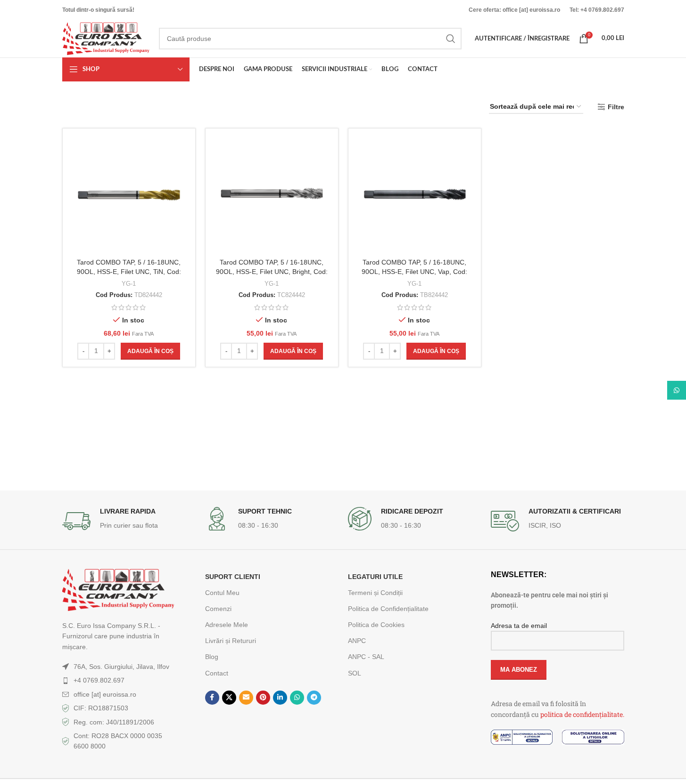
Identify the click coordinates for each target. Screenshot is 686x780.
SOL (354, 673)
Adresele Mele (226, 624)
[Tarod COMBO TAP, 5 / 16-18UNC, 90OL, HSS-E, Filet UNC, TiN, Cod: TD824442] (129, 195)
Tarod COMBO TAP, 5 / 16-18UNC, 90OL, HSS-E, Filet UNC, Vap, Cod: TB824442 (414, 271)
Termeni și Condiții (375, 592)
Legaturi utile (375, 576)
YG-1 (129, 283)
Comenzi (218, 608)
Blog (211, 656)
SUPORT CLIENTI (232, 576)
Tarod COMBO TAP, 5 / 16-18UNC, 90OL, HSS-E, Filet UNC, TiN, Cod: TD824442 (129, 271)
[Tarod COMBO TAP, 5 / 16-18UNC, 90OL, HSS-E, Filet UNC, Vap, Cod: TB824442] (414, 195)
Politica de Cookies (376, 624)
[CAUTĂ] (451, 38)
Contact (216, 673)
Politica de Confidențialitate (388, 608)
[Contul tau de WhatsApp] (297, 698)
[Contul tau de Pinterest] (263, 698)
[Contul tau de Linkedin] (280, 698)
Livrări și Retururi (230, 640)
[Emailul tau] (246, 698)
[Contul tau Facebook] (212, 698)
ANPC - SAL (366, 656)
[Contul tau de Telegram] (314, 698)
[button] (150, 351)
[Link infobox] (129, 521)
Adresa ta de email (519, 625)
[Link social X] (229, 698)
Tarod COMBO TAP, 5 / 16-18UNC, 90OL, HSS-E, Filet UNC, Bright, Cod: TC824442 (272, 271)
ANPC (357, 640)
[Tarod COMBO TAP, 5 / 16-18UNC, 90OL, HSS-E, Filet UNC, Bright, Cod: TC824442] (272, 195)
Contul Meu (222, 592)
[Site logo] (105, 38)
